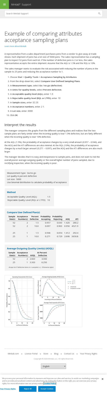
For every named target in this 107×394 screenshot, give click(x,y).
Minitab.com (13, 353)
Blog (56, 353)
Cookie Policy (50, 383)
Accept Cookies (47, 389)
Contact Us (69, 353)
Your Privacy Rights (8, 389)
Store (45, 353)
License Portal (31, 353)
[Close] (102, 379)
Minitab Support (21, 4)
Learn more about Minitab (15, 46)
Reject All (27, 389)
